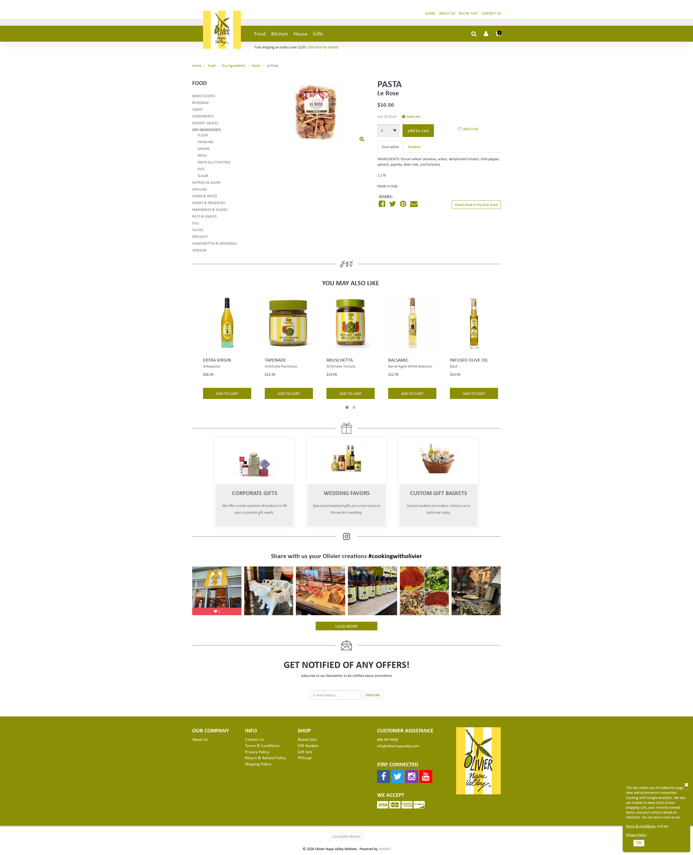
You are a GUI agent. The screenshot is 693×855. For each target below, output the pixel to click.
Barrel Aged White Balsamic (410, 366)
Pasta (256, 65)
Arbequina (211, 366)
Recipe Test (468, 13)
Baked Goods (203, 95)
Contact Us (491, 13)
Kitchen (279, 33)
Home (430, 13)
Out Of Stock (386, 116)
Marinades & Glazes (209, 209)
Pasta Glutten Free (214, 162)
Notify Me (412, 116)
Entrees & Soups (206, 182)
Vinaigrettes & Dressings (214, 243)
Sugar (203, 175)
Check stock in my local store (476, 204)
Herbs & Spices (204, 195)
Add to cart (418, 130)
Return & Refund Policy (265, 758)
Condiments (203, 116)
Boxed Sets (307, 739)
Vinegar (199, 250)
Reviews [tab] (414, 146)
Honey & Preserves (208, 202)
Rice (201, 168)
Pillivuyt (305, 758)
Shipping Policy (258, 764)
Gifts (318, 33)
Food (260, 33)
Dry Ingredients (233, 65)
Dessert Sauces (205, 122)
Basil (453, 366)
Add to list (470, 128)
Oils (195, 222)
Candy (197, 109)
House (300, 33)
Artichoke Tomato (340, 366)
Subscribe (372, 694)
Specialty (200, 236)
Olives (197, 229)
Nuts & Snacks (204, 216)
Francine (205, 141)
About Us (447, 13)
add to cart (227, 393)
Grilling (199, 189)
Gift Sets (305, 752)
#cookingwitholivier (395, 555)
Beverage (200, 102)
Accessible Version (346, 836)
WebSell (384, 848)
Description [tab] (390, 146)
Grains (204, 148)
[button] (498, 33)
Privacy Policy (636, 834)
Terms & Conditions (640, 826)
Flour (203, 134)
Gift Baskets (308, 745)
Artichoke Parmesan (281, 366)
